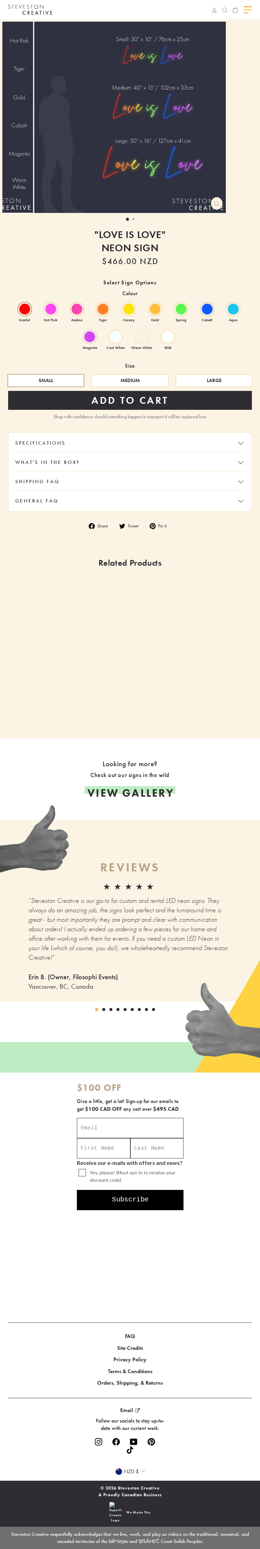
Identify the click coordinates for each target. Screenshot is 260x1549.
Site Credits (130, 1348)
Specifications (40, 443)
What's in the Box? (47, 462)
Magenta (89, 337)
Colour (130, 293)
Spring (181, 309)
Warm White (142, 337)
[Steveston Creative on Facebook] (116, 1441)
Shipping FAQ (37, 481)
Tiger (103, 309)
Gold (155, 309)
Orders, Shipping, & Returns (130, 1382)
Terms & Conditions (130, 1371)
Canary (129, 309)
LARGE (214, 380)
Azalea (77, 309)
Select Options (104, 707)
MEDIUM (130, 380)
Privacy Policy (130, 1359)
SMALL (46, 380)
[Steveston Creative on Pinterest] (151, 1441)
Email (126, 1410)
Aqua (233, 309)
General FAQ (37, 500)
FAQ (130, 1336)
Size (130, 365)
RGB (168, 337)
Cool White (116, 337)
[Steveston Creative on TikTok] (130, 1450)
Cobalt (207, 309)
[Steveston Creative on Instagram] (98, 1441)
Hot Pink (51, 309)
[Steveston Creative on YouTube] (133, 1441)
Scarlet (24, 309)
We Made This (138, 1512)
